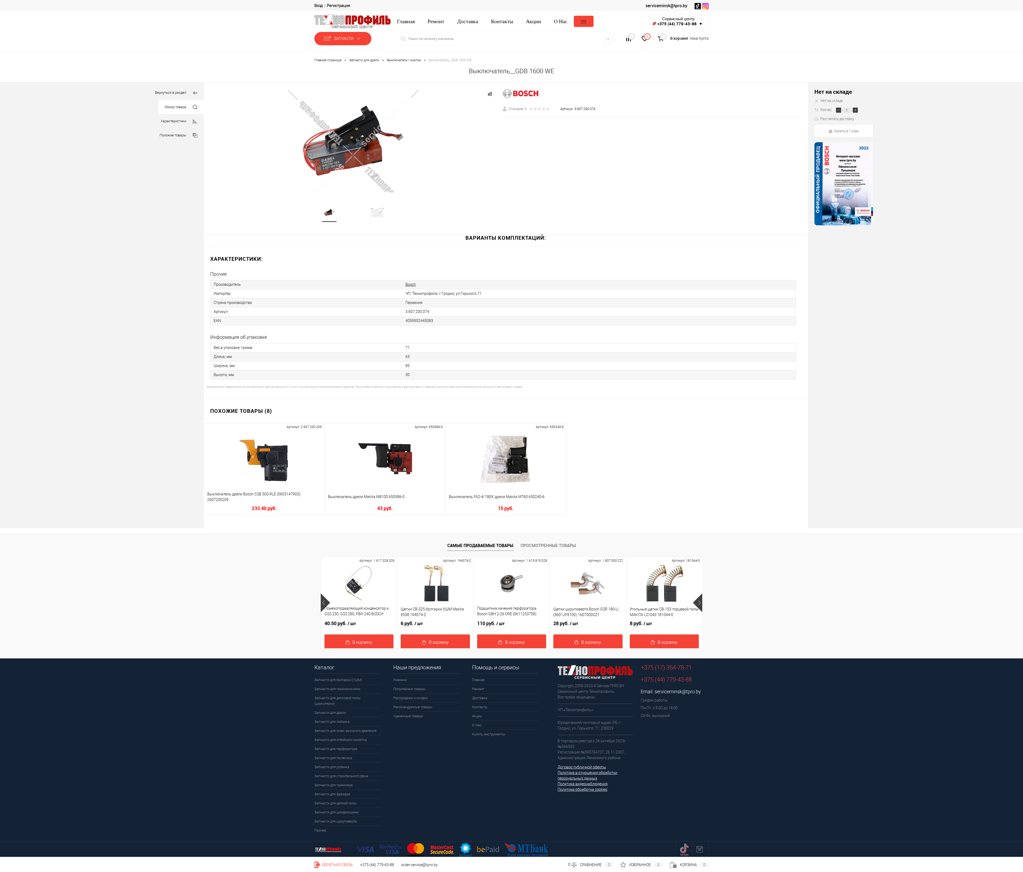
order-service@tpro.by (419, 865)
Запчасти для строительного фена (341, 776)
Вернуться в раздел (170, 93)
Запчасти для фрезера (332, 794)
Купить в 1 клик (846, 130)
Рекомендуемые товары (412, 707)
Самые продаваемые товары (480, 545)
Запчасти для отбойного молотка (340, 740)
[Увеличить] (353, 141)
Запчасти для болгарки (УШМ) (338, 680)
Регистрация (338, 5)
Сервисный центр (680, 21)
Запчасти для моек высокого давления (345, 731)
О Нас (560, 21)
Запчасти (344, 38)
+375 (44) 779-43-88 (377, 865)
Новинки (400, 680)
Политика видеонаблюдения (583, 784)
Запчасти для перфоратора (335, 749)
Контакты (502, 21)
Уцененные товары (408, 716)
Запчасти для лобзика (332, 722)
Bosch (410, 284)
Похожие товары (173, 135)
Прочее (320, 830)
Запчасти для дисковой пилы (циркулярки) (337, 701)
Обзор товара (175, 107)
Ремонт (436, 21)
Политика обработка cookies (582, 789)
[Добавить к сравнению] (490, 94)
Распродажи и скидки (410, 698)
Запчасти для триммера (333, 785)
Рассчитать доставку (837, 118)
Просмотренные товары (548, 545)
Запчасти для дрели (330, 713)
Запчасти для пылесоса (333, 758)
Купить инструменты (488, 734)
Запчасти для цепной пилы (335, 803)
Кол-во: (827, 109)
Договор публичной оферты (582, 767)
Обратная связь (337, 865)
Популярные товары (409, 689)
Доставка (467, 21)
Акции (533, 21)
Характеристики (173, 121)
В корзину (362, 642)
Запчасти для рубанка (331, 767)
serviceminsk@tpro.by (666, 6)
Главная (406, 21)
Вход (318, 5)
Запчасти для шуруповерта (335, 821)
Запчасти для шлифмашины (336, 812)
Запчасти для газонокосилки (337, 689)
